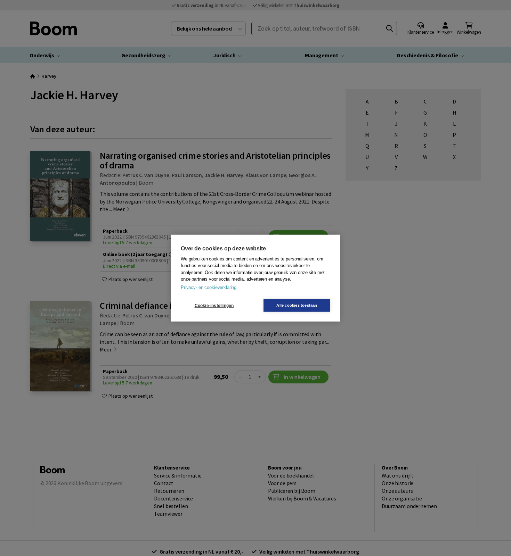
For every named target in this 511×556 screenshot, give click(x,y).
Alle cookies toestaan (296, 305)
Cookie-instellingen (214, 305)
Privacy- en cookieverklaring (208, 287)
